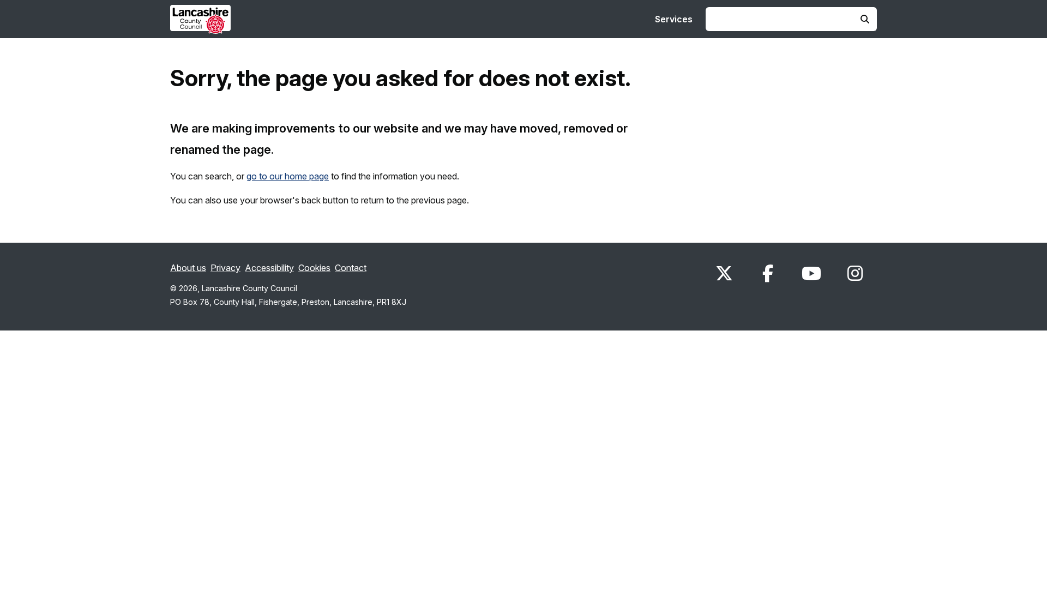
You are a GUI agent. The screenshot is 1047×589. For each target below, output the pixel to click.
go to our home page (287, 176)
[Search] (865, 19)
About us (188, 267)
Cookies (314, 267)
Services (674, 19)
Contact (350, 267)
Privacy (225, 267)
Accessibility (269, 267)
